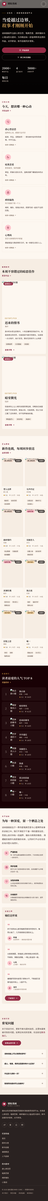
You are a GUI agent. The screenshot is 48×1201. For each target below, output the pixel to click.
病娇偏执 (5, 1177)
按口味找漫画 (25, 57)
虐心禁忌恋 (6, 1168)
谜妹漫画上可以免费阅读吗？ (15, 1053)
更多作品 (5, 275)
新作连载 (5, 1147)
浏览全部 (5, 110)
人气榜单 (5, 1156)
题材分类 (5, 1143)
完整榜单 (5, 682)
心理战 (4, 1182)
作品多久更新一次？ (12, 1073)
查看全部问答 (10, 1043)
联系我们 (30, 1193)
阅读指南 (22, 1193)
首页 (3, 1138)
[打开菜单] (43, 3)
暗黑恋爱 (5, 1173)
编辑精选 (5, 1152)
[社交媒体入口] (4, 1124)
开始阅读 (25, 50)
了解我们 (11, 998)
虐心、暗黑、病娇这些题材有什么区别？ (19, 1063)
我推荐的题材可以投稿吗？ (14, 1083)
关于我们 (5, 1193)
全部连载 (5, 452)
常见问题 (13, 1193)
